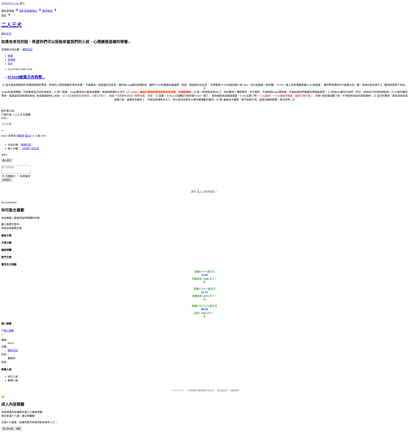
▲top (4, 154)
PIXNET (180, 390)
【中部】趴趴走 (30, 148)
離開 (18, 428)
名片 (10, 63)
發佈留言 (7, 180)
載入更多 (7, 160)
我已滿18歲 (8, 428)
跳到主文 (6, 33)
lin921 (4, 117)
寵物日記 (27, 49)
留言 (27, 135)
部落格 (11, 59)
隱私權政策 (222, 390)
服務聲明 (235, 390)
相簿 (10, 56)
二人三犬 (11, 25)
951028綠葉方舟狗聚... (26, 77)
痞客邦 (20, 135)
